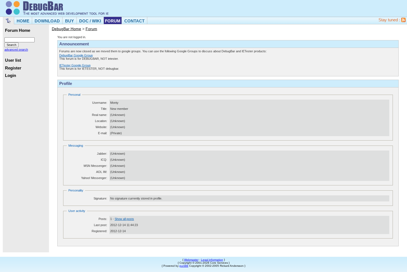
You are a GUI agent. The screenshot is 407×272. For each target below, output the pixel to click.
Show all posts (124, 219)
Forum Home (17, 30)
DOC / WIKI (90, 21)
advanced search (16, 49)
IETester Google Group (75, 65)
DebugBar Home (66, 29)
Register (13, 68)
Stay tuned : (389, 20)
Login (10, 75)
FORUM (113, 21)
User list (13, 60)
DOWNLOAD (47, 21)
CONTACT (134, 21)
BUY (69, 21)
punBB (183, 265)
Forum (91, 29)
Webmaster (191, 259)
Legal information (212, 259)
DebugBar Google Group (76, 55)
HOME (23, 21)
